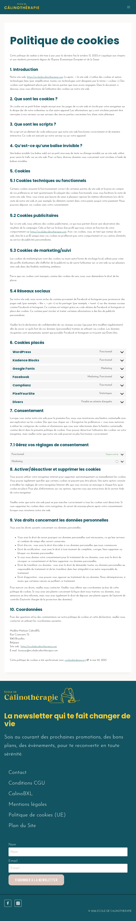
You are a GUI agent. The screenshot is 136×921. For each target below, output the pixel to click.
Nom (12, 844)
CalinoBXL (20, 794)
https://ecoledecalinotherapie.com (45, 77)
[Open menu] (128, 7)
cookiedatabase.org (75, 660)
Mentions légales (27, 804)
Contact (17, 772)
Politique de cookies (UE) (37, 815)
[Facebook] (7, 903)
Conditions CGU (26, 783)
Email (13, 861)
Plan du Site (22, 825)
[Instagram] (18, 903)
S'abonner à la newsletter (36, 880)
